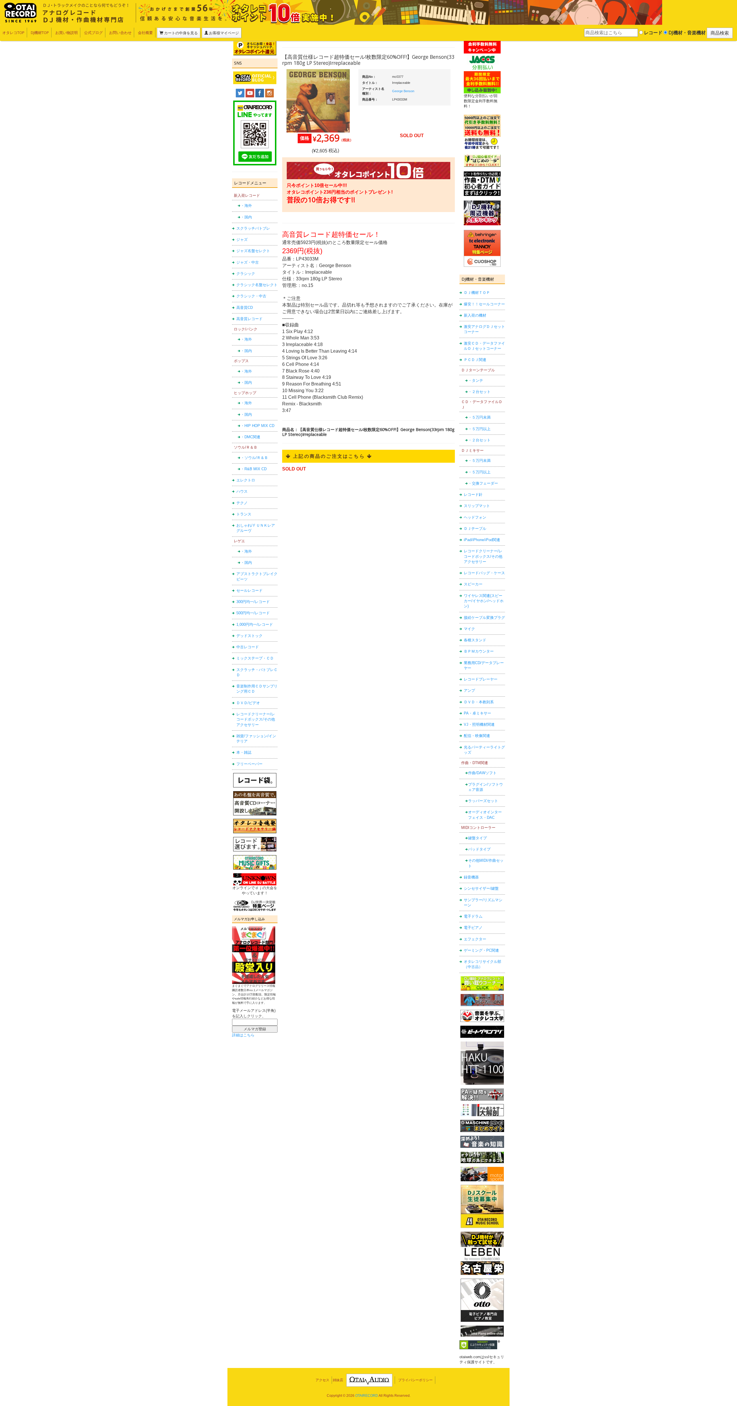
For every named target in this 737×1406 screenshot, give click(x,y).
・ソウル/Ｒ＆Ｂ (254, 458)
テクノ (242, 503)
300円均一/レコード (253, 602)
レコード (652, 32)
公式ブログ (93, 32)
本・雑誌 (243, 752)
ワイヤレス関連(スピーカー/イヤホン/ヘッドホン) (484, 601)
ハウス (242, 491)
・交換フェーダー (483, 483)
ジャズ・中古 (247, 262)
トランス (243, 514)
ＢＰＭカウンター (479, 651)
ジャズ (242, 239)
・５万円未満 (479, 417)
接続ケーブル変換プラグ (484, 617)
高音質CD (244, 307)
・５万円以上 (479, 429)
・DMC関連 (250, 437)
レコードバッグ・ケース (484, 573)
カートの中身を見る (180, 32)
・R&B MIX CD (254, 469)
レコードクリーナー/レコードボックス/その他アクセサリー (255, 719)
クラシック (245, 273)
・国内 (246, 217)
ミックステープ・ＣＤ (255, 658)
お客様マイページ (223, 32)
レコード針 (473, 494)
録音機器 (471, 877)
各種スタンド (475, 640)
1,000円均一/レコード (254, 624)
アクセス (322, 1380)
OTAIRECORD (366, 1396)
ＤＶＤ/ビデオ (248, 703)
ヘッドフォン (475, 517)
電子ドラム (473, 916)
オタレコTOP (13, 32)
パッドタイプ (479, 849)
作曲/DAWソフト (482, 773)
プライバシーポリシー (415, 1380)
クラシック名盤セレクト (257, 285)
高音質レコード (249, 319)
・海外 (246, 205)
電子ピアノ (473, 927)
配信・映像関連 (477, 736)
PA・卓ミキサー (477, 713)
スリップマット (477, 506)
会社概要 (145, 32)
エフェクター (475, 939)
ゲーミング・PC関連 (481, 950)
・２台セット (479, 392)
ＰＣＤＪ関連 (475, 360)
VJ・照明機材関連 (479, 724)
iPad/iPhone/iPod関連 (482, 540)
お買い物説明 (66, 32)
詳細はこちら (243, 1035)
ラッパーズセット (483, 801)
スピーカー (473, 584)
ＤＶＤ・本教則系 (479, 702)
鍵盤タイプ (477, 838)
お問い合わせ (120, 32)
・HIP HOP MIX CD (257, 426)
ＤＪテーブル (475, 528)
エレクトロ (245, 480)
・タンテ (475, 380)
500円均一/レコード (253, 613)
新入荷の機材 (475, 315)
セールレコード (249, 590)
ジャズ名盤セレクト (253, 251)
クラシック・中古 (251, 296)
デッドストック (249, 636)
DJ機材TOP (40, 32)
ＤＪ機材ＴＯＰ (477, 292)
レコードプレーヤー (480, 679)
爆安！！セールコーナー (484, 304)
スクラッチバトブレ (253, 228)
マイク (469, 629)
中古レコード (247, 647)
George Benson (403, 91)
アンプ (469, 690)
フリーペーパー (249, 764)
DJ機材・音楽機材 (686, 32)
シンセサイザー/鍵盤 (481, 888)
